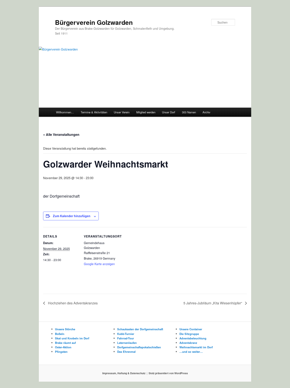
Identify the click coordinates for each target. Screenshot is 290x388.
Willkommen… (65, 112)
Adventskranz (188, 343)
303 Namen (189, 112)
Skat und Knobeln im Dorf (72, 338)
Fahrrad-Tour (125, 338)
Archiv (206, 112)
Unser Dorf (168, 112)
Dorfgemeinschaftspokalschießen (139, 347)
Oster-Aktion (63, 347)
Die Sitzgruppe (189, 334)
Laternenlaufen (127, 343)
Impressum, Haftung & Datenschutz (123, 373)
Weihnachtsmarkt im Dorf (196, 347)
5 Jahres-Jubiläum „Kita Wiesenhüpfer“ (213, 303)
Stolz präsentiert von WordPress (168, 373)
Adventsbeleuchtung (192, 338)
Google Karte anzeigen (99, 264)
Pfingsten (61, 352)
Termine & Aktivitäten (94, 112)
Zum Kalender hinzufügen (71, 216)
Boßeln (59, 334)
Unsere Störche (65, 329)
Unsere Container (190, 329)
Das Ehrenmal (126, 352)
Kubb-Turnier (125, 334)
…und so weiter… (191, 352)
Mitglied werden (145, 112)
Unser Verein (122, 112)
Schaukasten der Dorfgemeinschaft (140, 329)
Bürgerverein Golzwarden (94, 22)
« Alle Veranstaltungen (61, 134)
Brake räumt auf (65, 343)
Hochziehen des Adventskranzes (72, 303)
